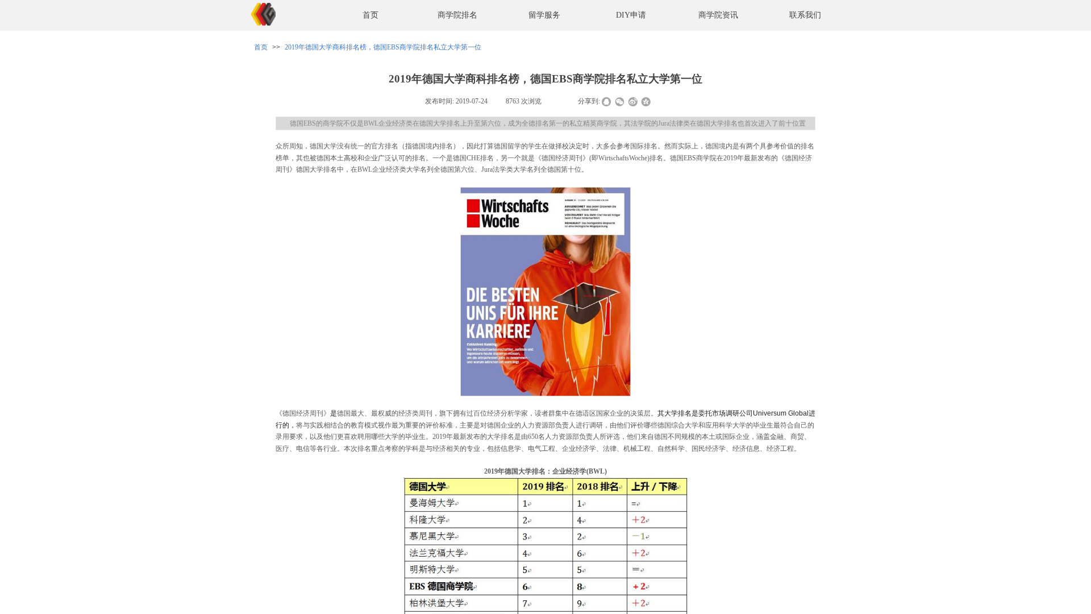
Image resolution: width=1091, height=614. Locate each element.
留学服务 (544, 15)
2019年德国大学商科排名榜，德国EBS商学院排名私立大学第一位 (383, 47)
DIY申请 (631, 15)
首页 (370, 15)
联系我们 (805, 15)
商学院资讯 (718, 15)
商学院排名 (457, 15)
